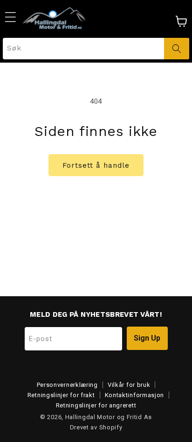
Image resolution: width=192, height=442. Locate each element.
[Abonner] (147, 338)
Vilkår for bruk (129, 384)
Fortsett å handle (96, 165)
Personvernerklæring (67, 384)
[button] (10, 17)
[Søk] (176, 48)
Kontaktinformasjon (135, 395)
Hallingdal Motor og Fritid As (108, 417)
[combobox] (96, 48)
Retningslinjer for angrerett (96, 405)
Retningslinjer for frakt (61, 395)
